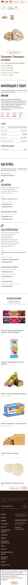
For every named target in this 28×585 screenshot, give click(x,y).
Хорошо (14, 582)
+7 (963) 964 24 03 (7, 219)
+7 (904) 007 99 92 (7, 281)
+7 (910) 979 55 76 (6, 276)
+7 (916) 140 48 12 (6, 204)
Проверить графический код (19, 528)
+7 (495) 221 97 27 (6, 207)
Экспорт (3, 562)
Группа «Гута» (5, 565)
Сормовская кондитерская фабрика (14, 63)
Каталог (3, 514)
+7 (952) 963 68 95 (6, 286)
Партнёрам (4, 535)
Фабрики (3, 520)
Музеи (3, 546)
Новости (3, 527)
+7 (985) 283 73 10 (6, 216)
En (26, 2)
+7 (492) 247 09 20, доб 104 (10, 259)
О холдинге (4, 523)
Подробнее (4, 579)
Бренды (3, 517)
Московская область (7, 175)
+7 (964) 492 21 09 (7, 272)
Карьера (3, 538)
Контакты (4, 549)
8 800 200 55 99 (21, 520)
